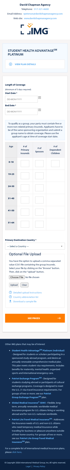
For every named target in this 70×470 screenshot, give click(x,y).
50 (13, 210)
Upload (14, 284)
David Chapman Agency (35, 4)
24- (10, 186)
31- (10, 198)
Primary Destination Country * (20, 239)
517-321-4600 (41, 9)
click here (16, 452)
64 (13, 222)
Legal (28, 466)
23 (13, 174)
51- (10, 222)
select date (39, 97)
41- (10, 210)
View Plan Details (25, 64)
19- (10, 174)
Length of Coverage (15, 84)
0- (10, 161)
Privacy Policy (39, 466)
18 (12, 161)
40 (13, 198)
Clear (24, 284)
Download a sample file (25, 301)
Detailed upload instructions (27, 292)
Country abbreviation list (25, 297)
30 (13, 186)
